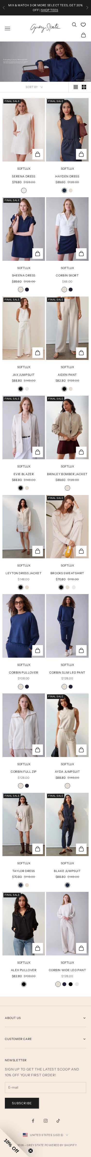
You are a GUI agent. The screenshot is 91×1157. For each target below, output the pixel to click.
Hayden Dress (67, 176)
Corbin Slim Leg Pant (67, 672)
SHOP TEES (49, 10)
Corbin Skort (67, 275)
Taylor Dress (23, 871)
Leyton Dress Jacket (23, 573)
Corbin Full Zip (24, 771)
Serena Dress (23, 176)
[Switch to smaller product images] (84, 87)
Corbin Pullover (23, 672)
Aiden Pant (67, 375)
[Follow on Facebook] (33, 1120)
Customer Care (18, 1039)
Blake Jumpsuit (67, 871)
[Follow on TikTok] (58, 1120)
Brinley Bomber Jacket (67, 474)
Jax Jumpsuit (24, 375)
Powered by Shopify (61, 1145)
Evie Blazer (24, 474)
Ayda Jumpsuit (67, 771)
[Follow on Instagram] (45, 1120)
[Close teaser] (30, 1150)
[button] (14, 1142)
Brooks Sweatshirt (67, 573)
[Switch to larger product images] (76, 87)
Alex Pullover (24, 970)
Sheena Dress (23, 275)
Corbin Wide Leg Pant (67, 970)
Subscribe (22, 1103)
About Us (13, 1018)
